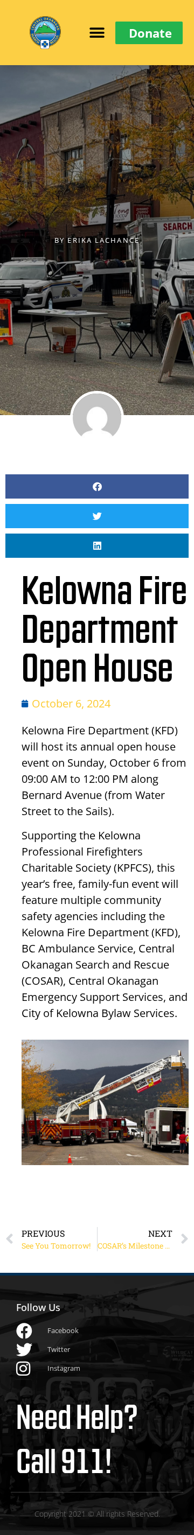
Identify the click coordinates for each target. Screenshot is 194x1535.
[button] (97, 32)
